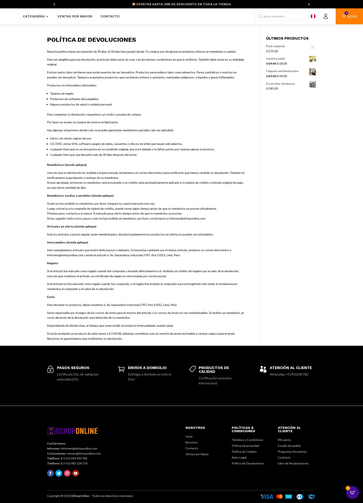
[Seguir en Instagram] (67, 473)
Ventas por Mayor (74, 16)
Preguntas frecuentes (292, 451)
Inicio (189, 436)
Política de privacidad (245, 445)
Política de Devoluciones (248, 463)
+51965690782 (297, 374)
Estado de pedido (289, 445)
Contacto (110, 16)
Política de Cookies (244, 451)
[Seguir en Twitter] (58, 473)
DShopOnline (80, 496)
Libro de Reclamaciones (293, 463)
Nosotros (191, 442)
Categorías (34, 16)
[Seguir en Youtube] (75, 473)
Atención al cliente (291, 367)
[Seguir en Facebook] (50, 473)
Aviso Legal (239, 457)
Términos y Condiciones (247, 440)
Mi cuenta (284, 440)
